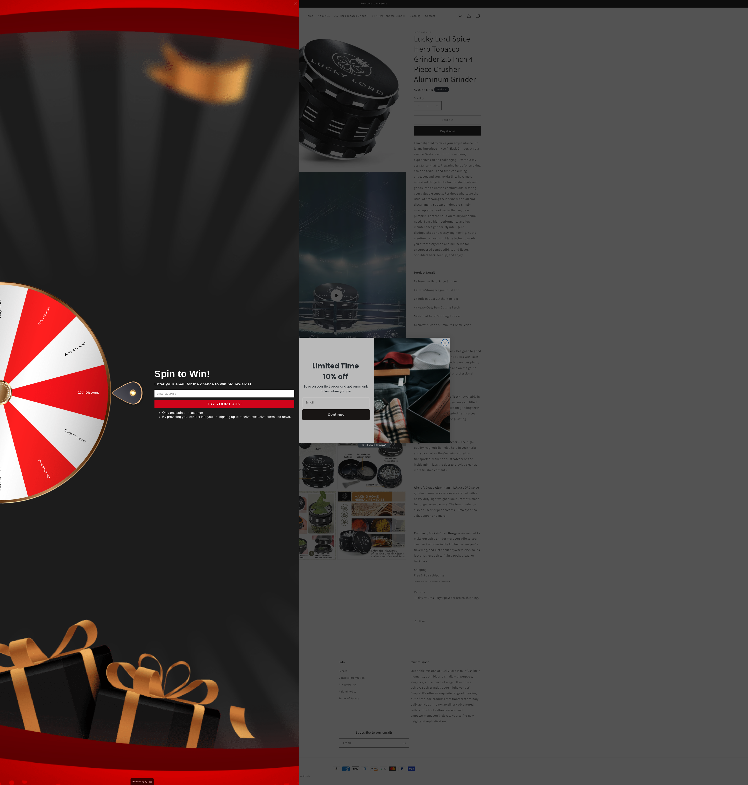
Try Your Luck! (224, 404)
